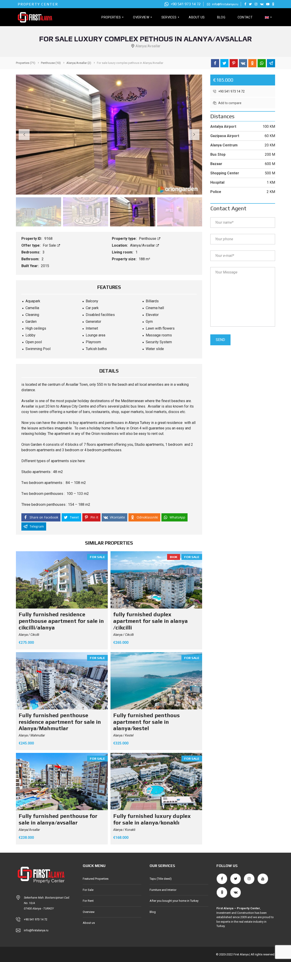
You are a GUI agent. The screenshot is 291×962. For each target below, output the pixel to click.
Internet (92, 328)
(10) (51, 63)
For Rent (88, 900)
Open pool (33, 342)
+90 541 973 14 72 (185, 4)
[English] (267, 17)
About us (89, 922)
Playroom (93, 342)
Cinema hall (155, 308)
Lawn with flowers (160, 328)
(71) (25, 63)
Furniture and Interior (163, 890)
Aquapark (32, 301)
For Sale (50, 245)
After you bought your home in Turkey (174, 900)
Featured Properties (95, 878)
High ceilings (35, 328)
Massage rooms (159, 335)
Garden (31, 321)
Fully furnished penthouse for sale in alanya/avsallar (58, 819)
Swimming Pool (37, 349)
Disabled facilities (100, 315)
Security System (159, 342)
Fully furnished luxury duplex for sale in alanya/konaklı (152, 819)
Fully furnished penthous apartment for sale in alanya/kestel (146, 722)
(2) (78, 63)
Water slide (155, 349)
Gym (149, 321)
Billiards (152, 301)
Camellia (32, 308)
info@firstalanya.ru (224, 4)
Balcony (92, 301)
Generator (93, 321)
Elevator (152, 315)
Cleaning (32, 315)
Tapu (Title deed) (161, 878)
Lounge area (95, 335)
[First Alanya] (34, 17)
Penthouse (148, 238)
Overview (89, 912)
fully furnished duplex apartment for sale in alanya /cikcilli (150, 621)
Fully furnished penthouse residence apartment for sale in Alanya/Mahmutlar (60, 722)
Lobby (30, 335)
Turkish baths (96, 349)
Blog (153, 912)
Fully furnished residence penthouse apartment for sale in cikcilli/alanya (61, 621)
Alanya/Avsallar (143, 245)
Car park (92, 308)
